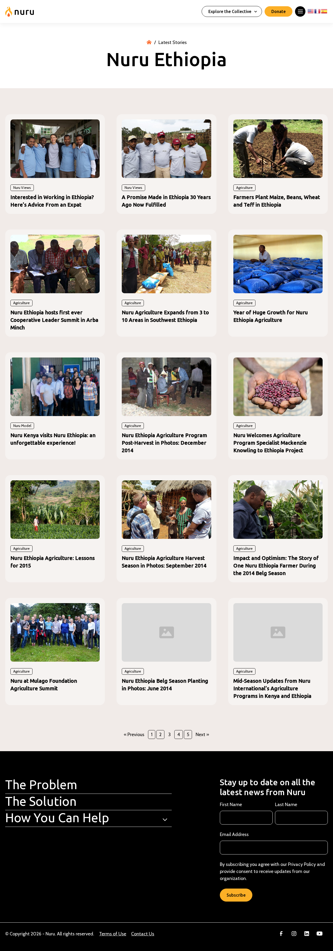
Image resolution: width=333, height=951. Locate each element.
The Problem (41, 784)
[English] (311, 10)
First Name (231, 804)
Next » (202, 734)
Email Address (234, 834)
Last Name (286, 804)
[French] (317, 10)
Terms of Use (112, 934)
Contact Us (142, 934)
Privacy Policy (302, 864)
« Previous (134, 734)
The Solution (41, 801)
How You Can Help (57, 817)
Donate (278, 11)
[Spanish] (324, 10)
